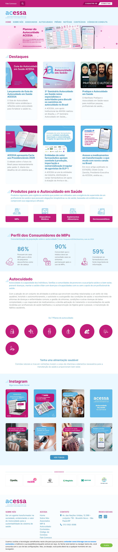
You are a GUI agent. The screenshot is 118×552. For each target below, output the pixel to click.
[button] (9, 37)
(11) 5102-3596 (69, 524)
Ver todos (59, 457)
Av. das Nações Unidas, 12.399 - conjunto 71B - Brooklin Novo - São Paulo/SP (77, 518)
